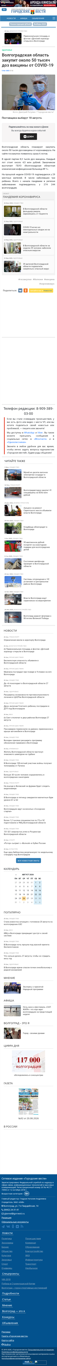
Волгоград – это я (16, 1023)
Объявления (38, 18)
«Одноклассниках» (16, 442)
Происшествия (33, 1238)
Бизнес (5, 1247)
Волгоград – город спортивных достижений (24, 1287)
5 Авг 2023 (5, 70)
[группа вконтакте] (8, 1226)
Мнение (9, 978)
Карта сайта (8, 1340)
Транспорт (30, 1263)
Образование (32, 1247)
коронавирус (47, 283)
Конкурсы (8, 1317)
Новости (11, 18)
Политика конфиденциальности (15, 1352)
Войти (7, 1344)
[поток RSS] (22, 1226)
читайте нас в (41, 290)
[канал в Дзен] (17, 1226)
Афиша (23, 18)
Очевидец (7, 1268)
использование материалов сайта (16, 1358)
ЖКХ (27, 1255)
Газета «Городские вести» (15, 1336)
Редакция (6, 1217)
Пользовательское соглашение (41, 1349)
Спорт (5, 1263)
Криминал (30, 1242)
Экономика (7, 1242)
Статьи (6, 1299)
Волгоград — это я (13, 1311)
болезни (38, 279)
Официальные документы (15, 1221)
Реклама (6, 1331)
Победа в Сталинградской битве (18, 1283)
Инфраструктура (34, 1259)
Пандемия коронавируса (21, 197)
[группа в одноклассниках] (13, 1226)
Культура (6, 1255)
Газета (8, 1083)
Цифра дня (11, 1046)
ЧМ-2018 (6, 1279)
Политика (7, 1238)
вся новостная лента (28, 860)
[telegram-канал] (3, 1226)
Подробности (10, 1293)
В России (10, 1126)
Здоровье (7, 50)
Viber (40, 432)
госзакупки (26, 279)
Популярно (12, 912)
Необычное (31, 1268)
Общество (7, 1251)
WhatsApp (29, 432)
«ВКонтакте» (40, 438)
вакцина (49, 279)
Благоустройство (34, 1251)
